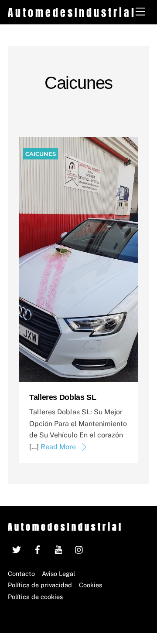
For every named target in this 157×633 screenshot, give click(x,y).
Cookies (90, 585)
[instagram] (79, 548)
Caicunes (40, 153)
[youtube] (58, 548)
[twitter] (16, 548)
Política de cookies (35, 596)
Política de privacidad (40, 585)
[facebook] (37, 548)
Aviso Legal (58, 573)
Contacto (21, 573)
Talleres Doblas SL (62, 397)
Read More (58, 447)
